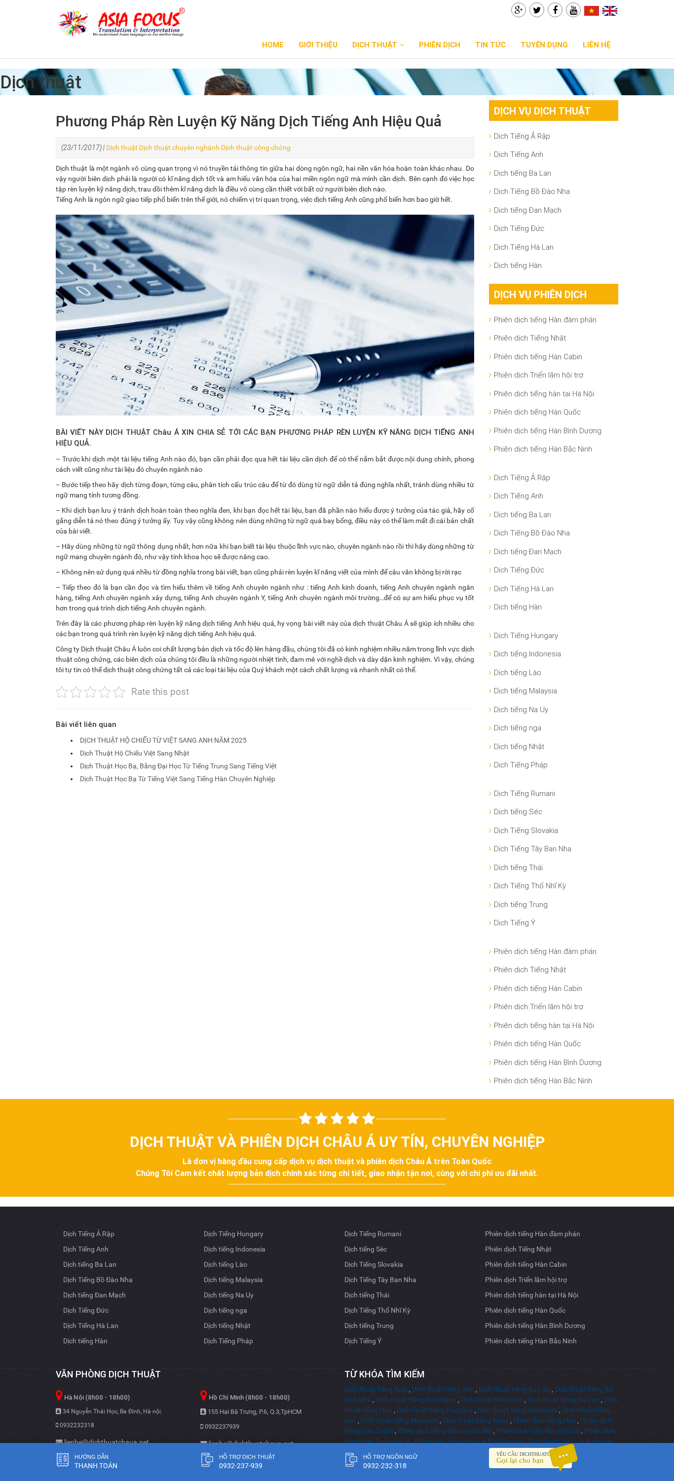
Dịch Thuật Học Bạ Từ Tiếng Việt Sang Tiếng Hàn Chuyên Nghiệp (177, 779)
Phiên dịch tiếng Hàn (544, 1420)
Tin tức (490, 44)
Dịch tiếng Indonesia (527, 653)
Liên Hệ (597, 44)
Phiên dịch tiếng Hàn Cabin (538, 356)
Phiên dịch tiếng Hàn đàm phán (545, 319)
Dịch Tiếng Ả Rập (522, 136)
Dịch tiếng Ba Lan (522, 173)
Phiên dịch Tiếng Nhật (530, 337)
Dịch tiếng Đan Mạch (528, 210)
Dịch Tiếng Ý (514, 922)
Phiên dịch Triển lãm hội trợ (538, 375)
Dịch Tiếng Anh (518, 154)
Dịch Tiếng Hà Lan (524, 247)
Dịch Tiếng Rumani (524, 793)
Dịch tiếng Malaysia (525, 690)
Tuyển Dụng (544, 44)
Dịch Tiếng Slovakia (526, 830)
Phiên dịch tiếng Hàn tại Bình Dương (469, 1441)
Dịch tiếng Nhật (519, 746)
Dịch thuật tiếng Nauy (476, 1420)
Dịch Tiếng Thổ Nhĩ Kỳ (530, 885)
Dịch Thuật (374, 44)
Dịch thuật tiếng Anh (443, 1389)
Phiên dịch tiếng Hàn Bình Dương (547, 430)
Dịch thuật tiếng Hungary (435, 1410)
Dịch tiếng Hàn (518, 265)
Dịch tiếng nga (517, 727)
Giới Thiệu (318, 44)
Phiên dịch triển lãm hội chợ (538, 1431)
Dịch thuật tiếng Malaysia (399, 1420)
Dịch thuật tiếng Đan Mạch (415, 1400)
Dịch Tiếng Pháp (521, 764)
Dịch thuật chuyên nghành (179, 148)
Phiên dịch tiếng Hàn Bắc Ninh (543, 449)
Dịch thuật (122, 148)
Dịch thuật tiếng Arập (376, 1389)
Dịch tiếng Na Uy (521, 709)
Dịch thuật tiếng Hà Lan (563, 1400)
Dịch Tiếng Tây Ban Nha (532, 848)
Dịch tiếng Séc (518, 811)
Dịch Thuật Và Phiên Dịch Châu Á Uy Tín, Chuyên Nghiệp (337, 1142)
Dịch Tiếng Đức (519, 228)
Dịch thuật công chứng (256, 148)
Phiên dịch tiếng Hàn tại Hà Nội (445, 1431)
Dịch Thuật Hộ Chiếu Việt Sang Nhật (134, 753)
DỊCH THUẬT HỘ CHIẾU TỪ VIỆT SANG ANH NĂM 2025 (163, 740)
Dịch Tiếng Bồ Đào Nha (532, 191)
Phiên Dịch (439, 44)
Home (273, 44)
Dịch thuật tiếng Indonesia (518, 1410)
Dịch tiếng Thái (518, 867)
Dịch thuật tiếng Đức (492, 1400)
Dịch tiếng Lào (517, 672)
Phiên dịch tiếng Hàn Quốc (537, 412)
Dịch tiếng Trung (521, 904)
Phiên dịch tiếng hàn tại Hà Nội (544, 393)
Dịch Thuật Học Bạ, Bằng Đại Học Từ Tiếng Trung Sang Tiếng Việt (178, 766)
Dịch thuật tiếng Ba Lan (514, 1389)
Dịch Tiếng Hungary (526, 635)
